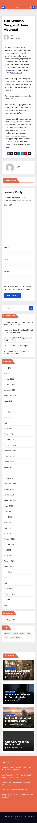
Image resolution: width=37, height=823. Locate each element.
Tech (6, 637)
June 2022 (8, 517)
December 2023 (10, 445)
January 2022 (9, 544)
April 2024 (7, 423)
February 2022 (9, 539)
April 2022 (7, 528)
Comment (8, 205)
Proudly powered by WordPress (12, 816)
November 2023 (10, 451)
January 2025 (9, 379)
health (22, 633)
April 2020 (7, 583)
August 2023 (8, 467)
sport (28, 633)
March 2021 (8, 555)
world (18, 637)
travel (12, 637)
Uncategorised (9, 620)
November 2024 (10, 390)
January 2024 (9, 440)
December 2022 (10, 484)
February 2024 (9, 434)
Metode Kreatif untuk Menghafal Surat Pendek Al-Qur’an (18, 721)
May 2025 (7, 373)
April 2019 (7, 605)
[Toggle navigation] (17, 7)
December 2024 (10, 384)
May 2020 (7, 578)
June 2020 (8, 572)
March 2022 (8, 533)
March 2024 (8, 429)
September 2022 (10, 500)
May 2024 (7, 418)
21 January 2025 (13, 724)
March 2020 (8, 589)
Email (6, 259)
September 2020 (10, 567)
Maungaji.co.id (16, 73)
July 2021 (7, 550)
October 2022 (9, 495)
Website (7, 271)
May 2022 (7, 522)
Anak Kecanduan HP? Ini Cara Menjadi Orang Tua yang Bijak (18, 697)
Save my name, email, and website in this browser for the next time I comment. (18, 288)
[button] (30, 7)
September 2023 (10, 462)
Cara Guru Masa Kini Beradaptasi (16, 346)
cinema (15, 633)
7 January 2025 (13, 748)
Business (7, 633)
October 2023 (9, 456)
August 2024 (8, 401)
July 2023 (7, 473)
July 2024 (7, 406)
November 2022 (10, 489)
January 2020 (9, 600)
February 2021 (9, 561)
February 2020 (9, 594)
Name (6, 248)
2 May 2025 (11, 700)
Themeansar (18, 819)
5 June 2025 (11, 677)
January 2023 (9, 478)
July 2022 (7, 511)
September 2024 (10, 395)
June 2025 (8, 368)
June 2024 (8, 412)
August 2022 (8, 506)
